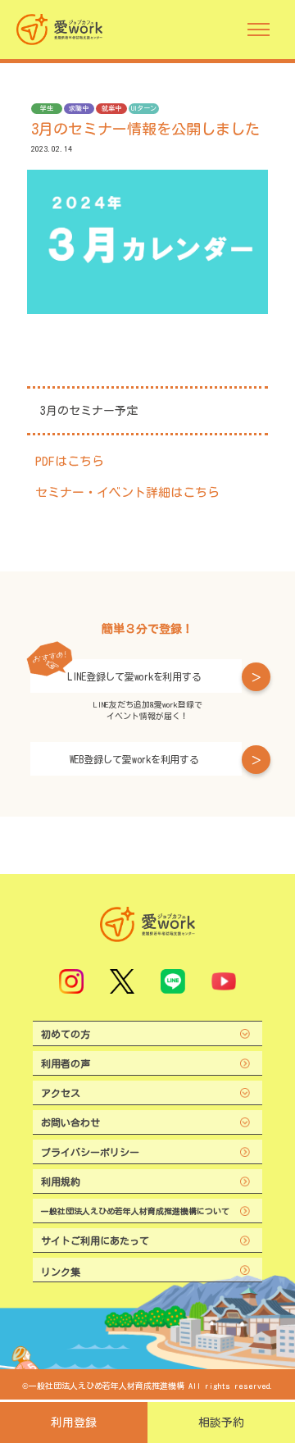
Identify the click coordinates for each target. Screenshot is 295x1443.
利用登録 (74, 1422)
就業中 (111, 108)
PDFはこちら (69, 461)
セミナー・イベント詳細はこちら (127, 492)
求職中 (78, 108)
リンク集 (60, 1272)
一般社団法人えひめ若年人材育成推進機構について (135, 1211)
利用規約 (60, 1181)
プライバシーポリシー (90, 1152)
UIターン (144, 108)
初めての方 (65, 1034)
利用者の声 (65, 1063)
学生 (46, 108)
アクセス (60, 1093)
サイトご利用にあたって (95, 1240)
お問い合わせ (70, 1122)
